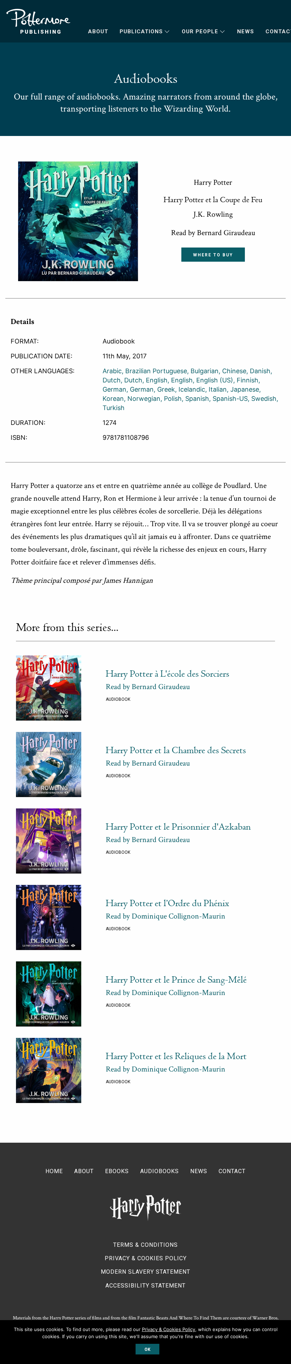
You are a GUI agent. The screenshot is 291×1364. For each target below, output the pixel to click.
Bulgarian (205, 371)
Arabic (112, 371)
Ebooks (117, 1171)
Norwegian (143, 398)
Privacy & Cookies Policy (146, 1258)
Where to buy (213, 254)
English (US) (214, 380)
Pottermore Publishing (38, 21)
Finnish (247, 380)
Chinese (234, 371)
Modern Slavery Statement (145, 1271)
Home (54, 1171)
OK (147, 1349)
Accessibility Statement (145, 1285)
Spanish (197, 398)
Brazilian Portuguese (156, 371)
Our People (200, 31)
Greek (166, 389)
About (98, 31)
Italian (218, 389)
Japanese (244, 389)
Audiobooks (159, 1171)
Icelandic (192, 389)
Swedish (263, 398)
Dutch (133, 380)
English (157, 380)
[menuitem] (92, 31)
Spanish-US (230, 398)
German (142, 389)
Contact (232, 1171)
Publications (141, 31)
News (245, 31)
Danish (260, 371)
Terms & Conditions (145, 1244)
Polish (173, 398)
